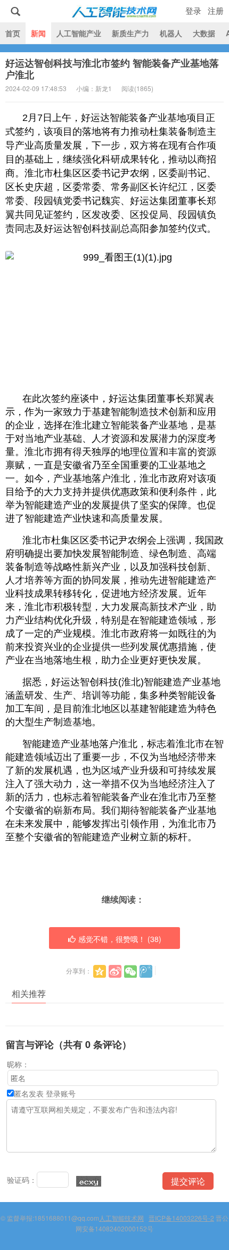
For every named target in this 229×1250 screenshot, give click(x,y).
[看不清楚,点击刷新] (88, 1181)
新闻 (38, 33)
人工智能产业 (78, 33)
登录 (193, 10)
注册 (216, 10)
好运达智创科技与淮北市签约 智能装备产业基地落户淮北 (112, 69)
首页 (12, 33)
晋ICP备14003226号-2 (181, 1217)
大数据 (204, 33)
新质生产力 (130, 33)
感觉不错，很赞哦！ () (119, 939)
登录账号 (61, 1093)
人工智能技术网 (114, 11)
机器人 (171, 33)
